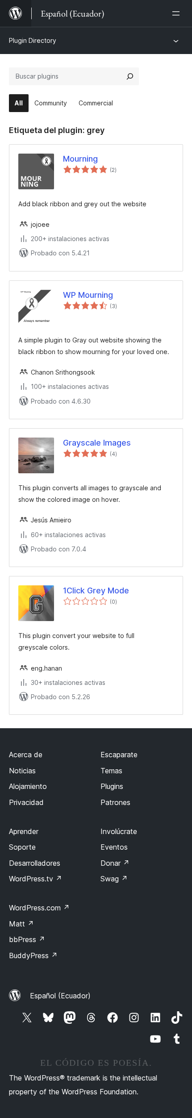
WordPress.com (39, 907)
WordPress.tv (35, 878)
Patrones (115, 802)
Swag (114, 878)
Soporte (22, 847)
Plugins (111, 786)
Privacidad (26, 802)
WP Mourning (88, 295)
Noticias (22, 770)
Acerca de (25, 754)
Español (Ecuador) (60, 995)
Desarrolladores (34, 863)
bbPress (27, 939)
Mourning (80, 158)
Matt (21, 923)
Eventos (114, 847)
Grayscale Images (97, 442)
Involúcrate (118, 831)
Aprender (23, 831)
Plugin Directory (32, 40)
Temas (111, 770)
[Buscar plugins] (130, 76)
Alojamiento (28, 786)
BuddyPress (33, 955)
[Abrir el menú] (177, 13)
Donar (114, 863)
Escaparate (119, 754)
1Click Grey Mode (96, 590)
